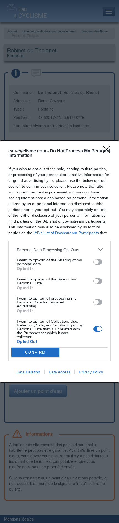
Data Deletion (28, 372)
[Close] (108, 151)
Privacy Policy (91, 372)
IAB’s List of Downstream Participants (66, 233)
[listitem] (59, 249)
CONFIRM (35, 352)
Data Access (59, 372)
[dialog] (59, 261)
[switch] (97, 262)
